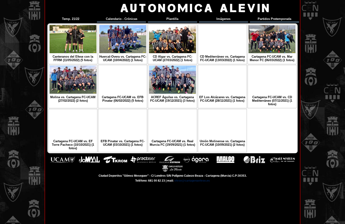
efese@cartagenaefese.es (192, 180)
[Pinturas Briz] (254, 162)
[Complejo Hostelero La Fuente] (172, 171)
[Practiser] (143, 162)
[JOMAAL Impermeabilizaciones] (89, 162)
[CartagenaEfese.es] (68, 8)
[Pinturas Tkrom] (115, 162)
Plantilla (172, 19)
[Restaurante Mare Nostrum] (282, 162)
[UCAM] (63, 162)
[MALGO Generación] (225, 162)
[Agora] (197, 162)
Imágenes (223, 19)
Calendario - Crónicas (121, 19)
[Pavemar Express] (170, 162)
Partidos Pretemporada (274, 19)
